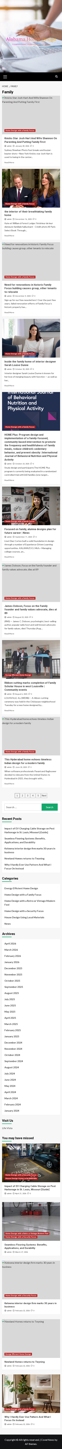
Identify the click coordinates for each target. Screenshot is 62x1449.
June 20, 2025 (21, 767)
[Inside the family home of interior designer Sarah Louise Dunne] (31, 338)
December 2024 (13, 1042)
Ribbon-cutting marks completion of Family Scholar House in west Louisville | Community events (30, 686)
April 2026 (10, 943)
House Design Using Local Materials (24, 917)
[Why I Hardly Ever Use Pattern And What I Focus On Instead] (31, 1393)
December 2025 (13, 968)
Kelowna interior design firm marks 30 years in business (29, 850)
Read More (9, 162)
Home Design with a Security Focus (24, 911)
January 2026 (11, 962)
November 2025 (13, 974)
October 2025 (12, 980)
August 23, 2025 (21, 617)
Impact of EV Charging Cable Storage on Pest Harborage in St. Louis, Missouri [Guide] (29, 830)
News (7, 923)
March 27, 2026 (21, 1252)
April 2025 (10, 1017)
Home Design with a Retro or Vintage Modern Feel (29, 902)
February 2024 (12, 1104)
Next (44, 795)
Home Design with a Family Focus (19, 131)
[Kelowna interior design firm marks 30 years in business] (31, 1280)
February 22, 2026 (22, 1311)
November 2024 (13, 1048)
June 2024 (10, 1079)
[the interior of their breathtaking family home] (31, 188)
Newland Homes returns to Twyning (24, 858)
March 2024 (11, 1098)
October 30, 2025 (22, 369)
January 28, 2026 (22, 146)
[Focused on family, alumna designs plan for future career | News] (31, 506)
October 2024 (12, 1055)
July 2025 (9, 999)
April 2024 (10, 1092)
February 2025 (12, 1030)
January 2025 (11, 1036)
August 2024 (11, 1067)
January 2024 (11, 1110)
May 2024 (9, 1085)
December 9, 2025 (23, 296)
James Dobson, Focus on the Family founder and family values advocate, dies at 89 (30, 610)
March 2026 (11, 949)
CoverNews (47, 1439)
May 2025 (9, 1011)
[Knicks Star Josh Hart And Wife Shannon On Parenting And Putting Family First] (31, 115)
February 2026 (12, 955)
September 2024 (13, 1061)
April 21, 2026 (20, 1194)
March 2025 (11, 1024)
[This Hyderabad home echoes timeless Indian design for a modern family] (31, 736)
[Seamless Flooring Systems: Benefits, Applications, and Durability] (31, 1221)
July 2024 (9, 1073)
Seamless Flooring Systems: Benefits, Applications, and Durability (24, 840)
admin (9, 146)
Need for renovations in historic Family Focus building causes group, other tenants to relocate (30, 288)
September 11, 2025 (23, 537)
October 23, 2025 (22, 464)
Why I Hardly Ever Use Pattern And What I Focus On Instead (27, 866)
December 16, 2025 (23, 219)
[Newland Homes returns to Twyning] (31, 1338)
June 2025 (10, 1005)
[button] (5, 76)
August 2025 (11, 993)
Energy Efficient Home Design (18, 675)
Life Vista (7, 1128)
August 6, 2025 (21, 694)
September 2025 (13, 986)
